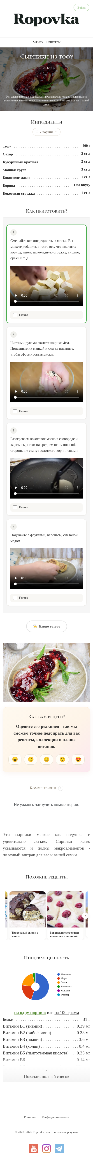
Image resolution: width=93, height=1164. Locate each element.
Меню (38, 42)
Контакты (30, 1117)
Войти (81, 7)
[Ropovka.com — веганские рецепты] (46, 19)
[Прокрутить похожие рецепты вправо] (85, 916)
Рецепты (53, 42)
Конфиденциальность (55, 1117)
